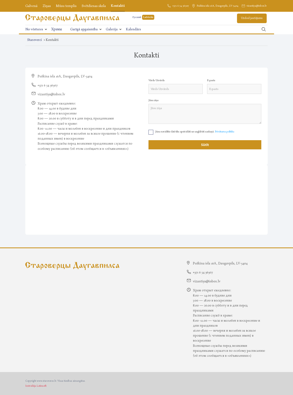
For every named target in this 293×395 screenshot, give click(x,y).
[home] (72, 18)
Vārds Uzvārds (156, 80)
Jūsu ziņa (153, 100)
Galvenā (31, 6)
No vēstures (34, 29)
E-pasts (211, 80)
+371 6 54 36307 (180, 5)
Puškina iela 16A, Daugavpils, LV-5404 (217, 5)
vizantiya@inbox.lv (257, 5)
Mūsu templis (66, 6)
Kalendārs (133, 29)
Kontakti (118, 6)
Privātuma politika (224, 131)
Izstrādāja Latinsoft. (36, 385)
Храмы (56, 29)
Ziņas (46, 6)
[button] (36, 29)
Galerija (112, 29)
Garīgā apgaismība (84, 29)
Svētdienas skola (94, 6)
